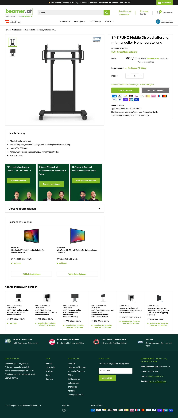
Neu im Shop (95, 21)
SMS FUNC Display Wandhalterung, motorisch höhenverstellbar (46, 312)
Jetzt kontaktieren (18, 180)
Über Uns (49, 379)
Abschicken (107, 378)
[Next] (100, 252)
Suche (48, 375)
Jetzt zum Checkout (155, 90)
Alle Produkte (17, 30)
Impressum (72, 387)
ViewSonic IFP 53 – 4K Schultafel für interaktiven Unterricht (77, 251)
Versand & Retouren (76, 371)
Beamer (49, 363)
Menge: (114, 76)
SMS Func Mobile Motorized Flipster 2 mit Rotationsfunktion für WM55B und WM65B (102, 313)
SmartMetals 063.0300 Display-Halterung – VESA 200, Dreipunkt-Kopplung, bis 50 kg (158, 311)
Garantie (71, 363)
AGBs (70, 375)
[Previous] (9, 252)
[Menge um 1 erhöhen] (140, 75)
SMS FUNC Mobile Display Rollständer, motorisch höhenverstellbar (18, 312)
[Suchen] (107, 12)
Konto (143, 14)
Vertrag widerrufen (76, 395)
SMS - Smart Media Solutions (124, 52)
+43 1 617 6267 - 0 (23, 171)
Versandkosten (153, 58)
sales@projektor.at (21, 167)
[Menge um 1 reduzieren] (128, 75)
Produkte (63, 21)
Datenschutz (73, 383)
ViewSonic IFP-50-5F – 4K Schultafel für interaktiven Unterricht (27, 251)
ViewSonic (15, 247)
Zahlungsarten (74, 379)
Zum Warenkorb (125, 90)
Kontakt (108, 21)
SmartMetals (125, 305)
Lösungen (78, 21)
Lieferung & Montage (77, 367)
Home (7, 30)
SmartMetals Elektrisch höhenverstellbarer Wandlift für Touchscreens (131, 310)
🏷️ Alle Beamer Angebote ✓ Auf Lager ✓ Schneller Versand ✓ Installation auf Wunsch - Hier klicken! (89, 2)
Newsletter (166, 2)
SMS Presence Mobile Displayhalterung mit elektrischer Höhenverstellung (72, 313)
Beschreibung (17, 133)
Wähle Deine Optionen (31, 274)
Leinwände (50, 367)
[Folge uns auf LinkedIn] (64, 410)
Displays (49, 371)
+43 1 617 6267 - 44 (157, 381)
